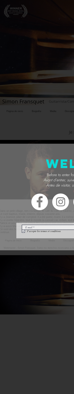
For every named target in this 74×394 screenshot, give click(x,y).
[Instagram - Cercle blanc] (60, 202)
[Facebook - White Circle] (39, 202)
